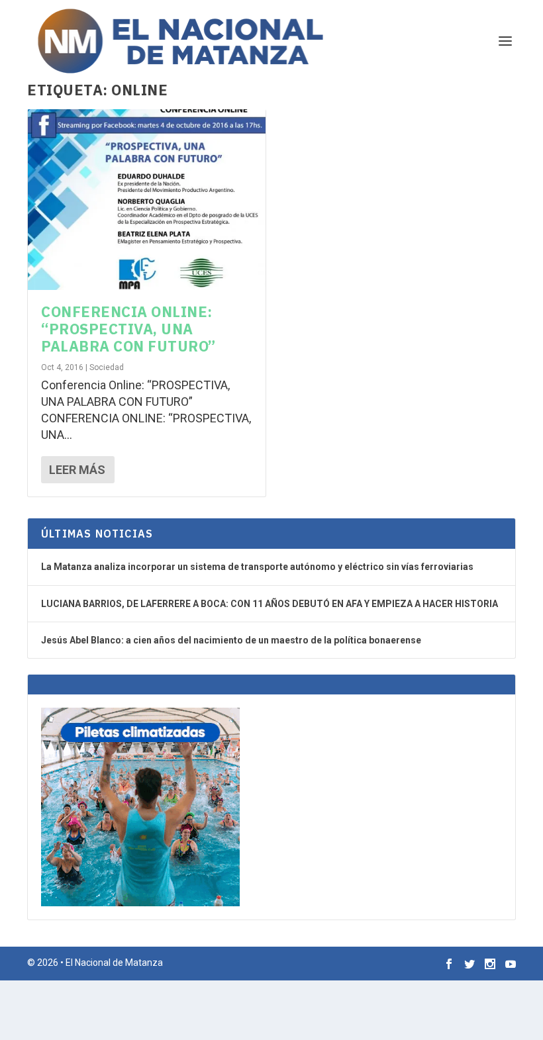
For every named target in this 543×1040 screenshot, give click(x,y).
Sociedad (106, 367)
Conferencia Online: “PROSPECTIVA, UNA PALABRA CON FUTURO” (128, 329)
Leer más (77, 470)
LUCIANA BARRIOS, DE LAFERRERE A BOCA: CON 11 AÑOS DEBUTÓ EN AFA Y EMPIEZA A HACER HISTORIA (269, 603)
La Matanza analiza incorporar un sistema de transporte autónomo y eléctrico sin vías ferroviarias (257, 566)
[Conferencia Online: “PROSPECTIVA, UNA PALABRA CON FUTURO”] (147, 199)
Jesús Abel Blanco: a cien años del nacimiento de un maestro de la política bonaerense (231, 640)
